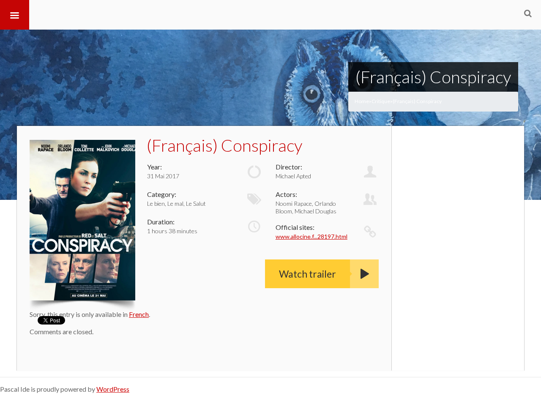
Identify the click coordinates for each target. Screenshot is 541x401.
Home (362, 101)
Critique (381, 101)
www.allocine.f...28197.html (311, 236)
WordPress (112, 389)
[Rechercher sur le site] (528, 13)
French (139, 314)
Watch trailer (307, 274)
